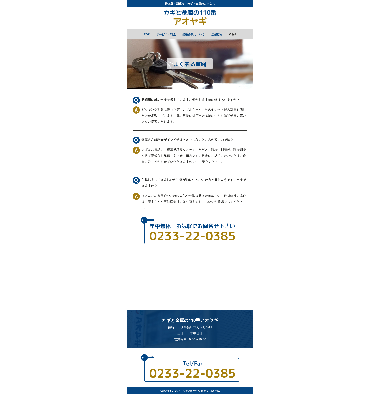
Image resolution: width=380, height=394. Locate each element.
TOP (147, 34)
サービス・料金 (166, 34)
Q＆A (232, 34)
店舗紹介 (216, 34)
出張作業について (193, 34)
